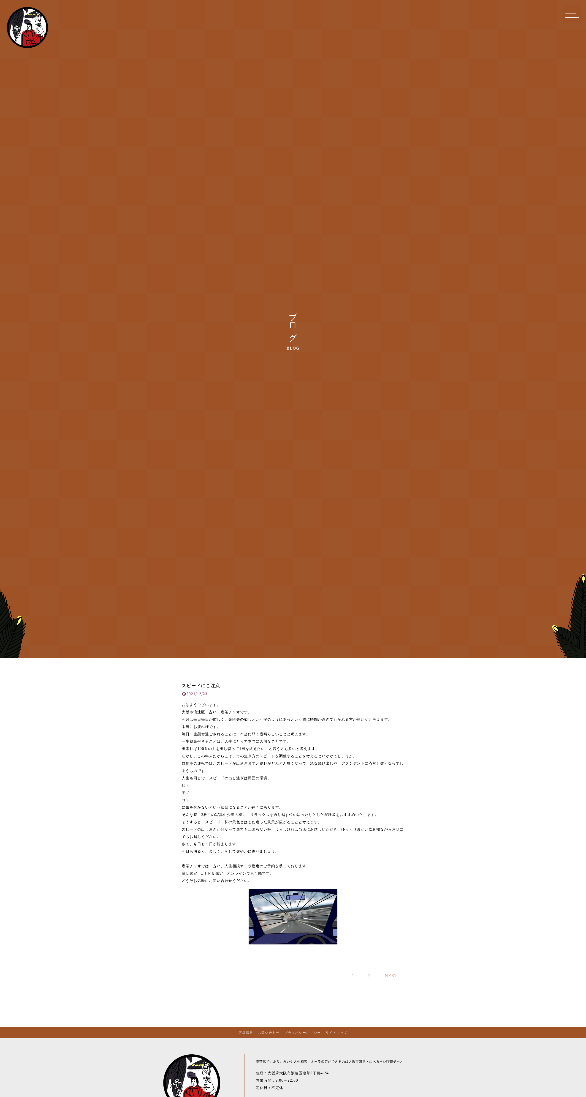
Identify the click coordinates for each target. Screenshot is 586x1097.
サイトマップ (336, 1032)
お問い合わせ (269, 1032)
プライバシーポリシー (302, 1032)
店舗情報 (246, 1032)
